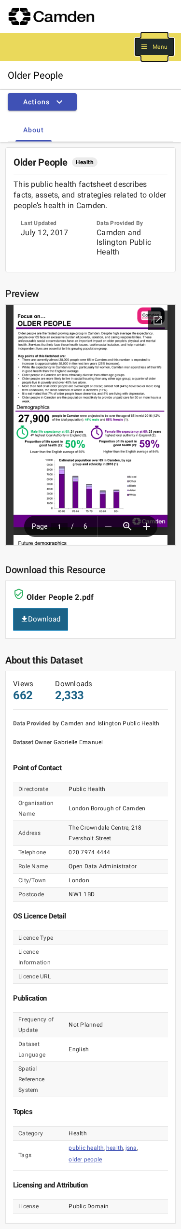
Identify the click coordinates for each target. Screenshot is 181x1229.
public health (86, 1147)
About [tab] (33, 130)
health (115, 1147)
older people (85, 1159)
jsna (131, 1147)
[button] (154, 47)
